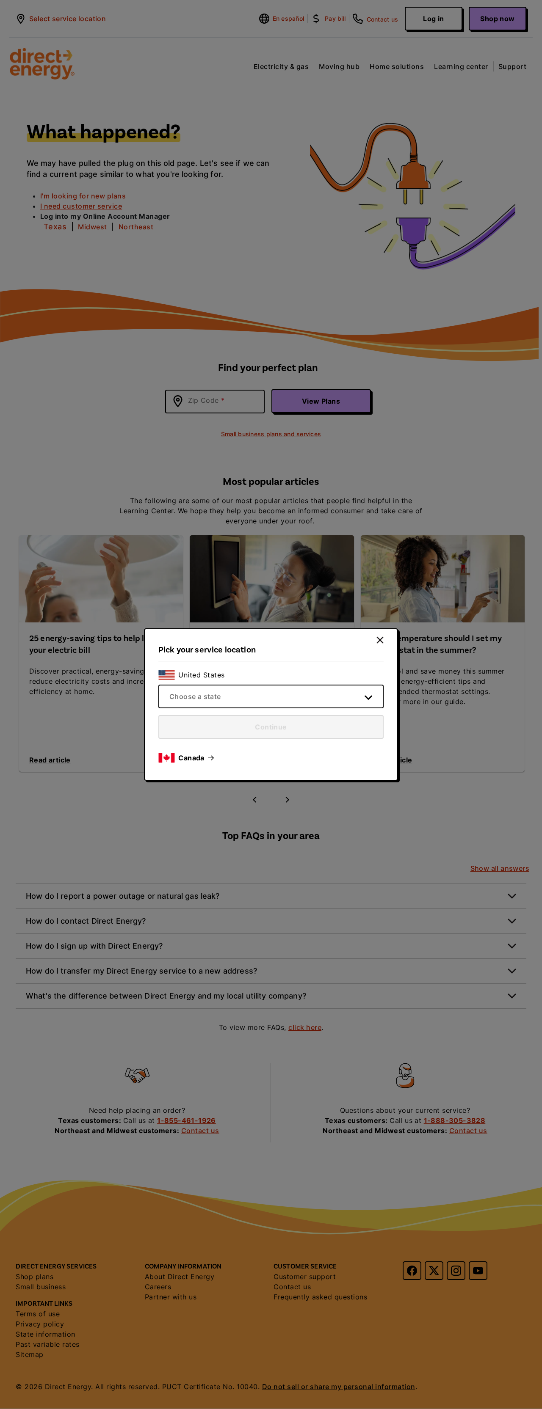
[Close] (380, 640)
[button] (196, 758)
